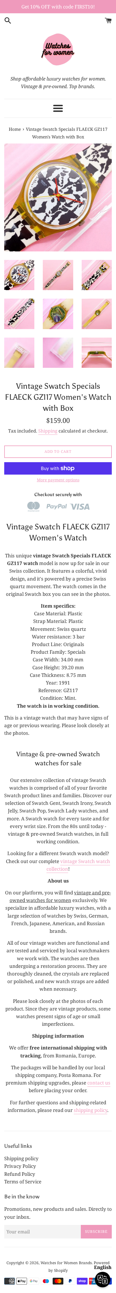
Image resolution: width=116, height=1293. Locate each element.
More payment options (58, 480)
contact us (98, 1082)
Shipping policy (21, 1158)
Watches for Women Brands (66, 1262)
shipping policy (90, 1110)
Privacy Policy (20, 1166)
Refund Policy (19, 1174)
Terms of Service (22, 1181)
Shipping (47, 431)
